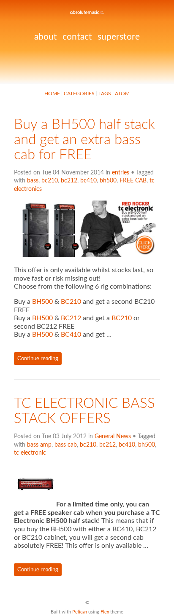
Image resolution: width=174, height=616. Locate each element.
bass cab (65, 445)
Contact (77, 36)
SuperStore (119, 36)
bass (32, 181)
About (45, 36)
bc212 (69, 181)
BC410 (71, 334)
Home (52, 93)
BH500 (42, 301)
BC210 (71, 301)
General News (113, 436)
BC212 (71, 318)
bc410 (88, 181)
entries (120, 173)
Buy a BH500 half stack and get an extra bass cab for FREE (84, 140)
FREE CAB (133, 181)
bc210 (49, 181)
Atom (122, 93)
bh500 (108, 181)
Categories (79, 93)
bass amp (39, 445)
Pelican (79, 612)
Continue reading (37, 359)
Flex (105, 612)
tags (104, 93)
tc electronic (30, 453)
